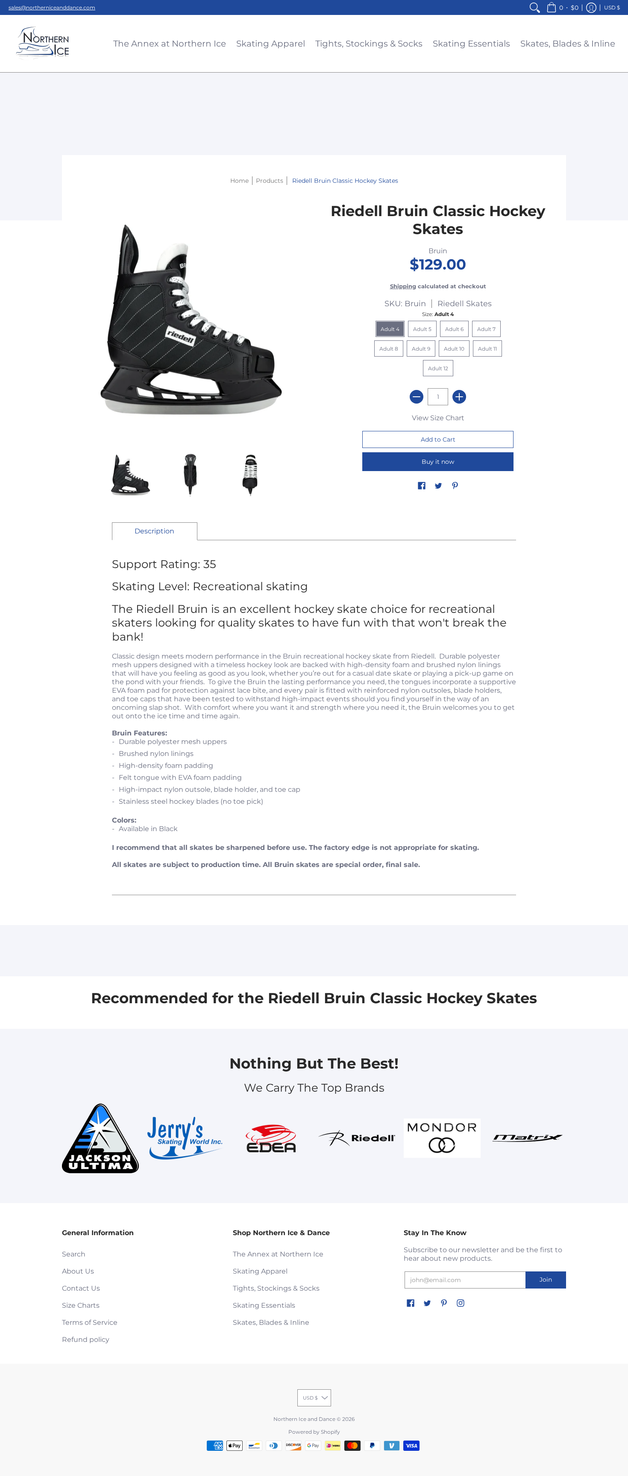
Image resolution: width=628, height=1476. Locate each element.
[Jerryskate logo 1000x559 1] (185, 1138)
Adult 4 (390, 329)
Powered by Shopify (314, 1432)
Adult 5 (422, 329)
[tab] (154, 531)
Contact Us (81, 1288)
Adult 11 (487, 349)
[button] (562, 7)
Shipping (403, 286)
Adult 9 (421, 349)
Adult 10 (454, 349)
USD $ (612, 7)
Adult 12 (438, 368)
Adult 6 (454, 329)
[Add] (459, 397)
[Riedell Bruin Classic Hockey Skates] (130, 475)
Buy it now (438, 462)
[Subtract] (416, 397)
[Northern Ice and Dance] (43, 43)
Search (73, 1254)
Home (239, 180)
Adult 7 (486, 329)
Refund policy (85, 1339)
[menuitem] (535, 7)
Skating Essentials (264, 1305)
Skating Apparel (260, 1271)
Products (269, 180)
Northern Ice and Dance (304, 1419)
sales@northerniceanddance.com (52, 7)
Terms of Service (89, 1322)
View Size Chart (438, 418)
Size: (438, 314)
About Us (78, 1271)
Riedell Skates (464, 303)
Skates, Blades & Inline (271, 1322)
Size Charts (81, 1305)
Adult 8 (388, 349)
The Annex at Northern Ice (278, 1254)
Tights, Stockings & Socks (276, 1288)
